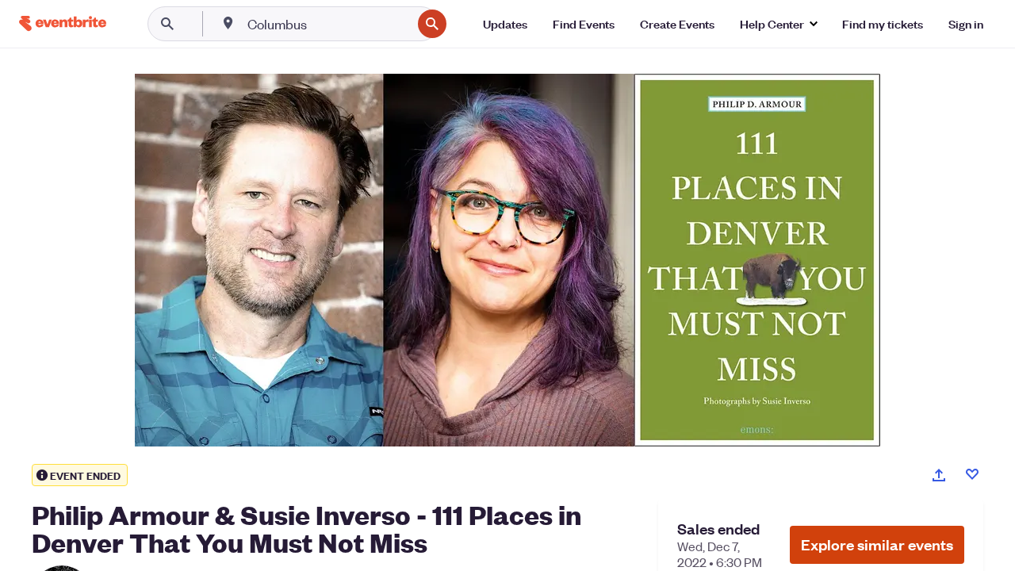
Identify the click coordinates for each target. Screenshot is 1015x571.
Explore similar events (877, 544)
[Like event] (972, 474)
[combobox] (328, 24)
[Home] (62, 23)
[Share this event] (939, 475)
